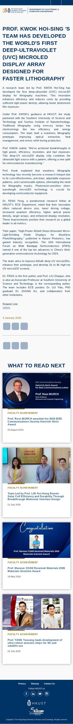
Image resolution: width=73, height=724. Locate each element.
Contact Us (49, 684)
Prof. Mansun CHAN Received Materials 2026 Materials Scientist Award (36, 569)
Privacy (22, 684)
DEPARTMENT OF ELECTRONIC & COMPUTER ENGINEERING (44, 10)
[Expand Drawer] (56, 2)
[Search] (68, 2)
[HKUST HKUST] (14, 10)
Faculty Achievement (23, 413)
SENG (6, 307)
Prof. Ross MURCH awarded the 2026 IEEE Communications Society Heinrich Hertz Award (35, 421)
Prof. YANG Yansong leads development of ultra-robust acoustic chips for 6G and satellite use (35, 642)
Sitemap (35, 684)
